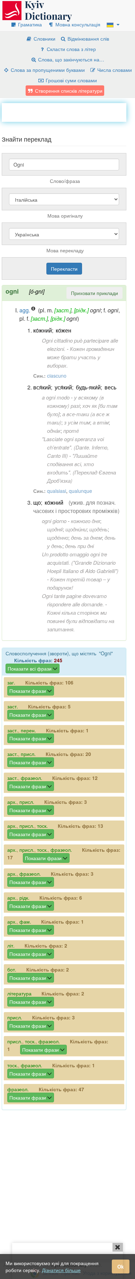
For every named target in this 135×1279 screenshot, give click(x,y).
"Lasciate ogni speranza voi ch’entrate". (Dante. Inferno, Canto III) (75, 447)
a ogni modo (56, 397)
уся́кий (63, 387)
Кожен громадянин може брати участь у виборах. (80, 357)
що (37, 502)
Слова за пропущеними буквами (47, 69)
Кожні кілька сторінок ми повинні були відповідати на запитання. (80, 621)
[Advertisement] (68, 111)
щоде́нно (57, 537)
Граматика (29, 24)
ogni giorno (54, 520)
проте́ (71, 430)
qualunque (80, 490)
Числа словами (114, 69)
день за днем (86, 537)
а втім (101, 422)
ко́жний (42, 330)
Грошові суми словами (70, 80)
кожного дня (85, 520)
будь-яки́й (88, 387)
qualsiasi (56, 490)
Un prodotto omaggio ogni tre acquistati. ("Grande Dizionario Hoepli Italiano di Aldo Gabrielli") (80, 562)
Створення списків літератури (68, 90)
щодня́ (55, 529)
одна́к (54, 430)
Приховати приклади (94, 292)
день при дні (79, 545)
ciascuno (56, 375)
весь (110, 387)
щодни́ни (76, 529)
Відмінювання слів (87, 38)
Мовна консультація (77, 24)
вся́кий (42, 387)
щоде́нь (98, 529)
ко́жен (63, 330)
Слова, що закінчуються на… (70, 59)
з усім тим (77, 422)
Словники (43, 38)
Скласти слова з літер (70, 48)
